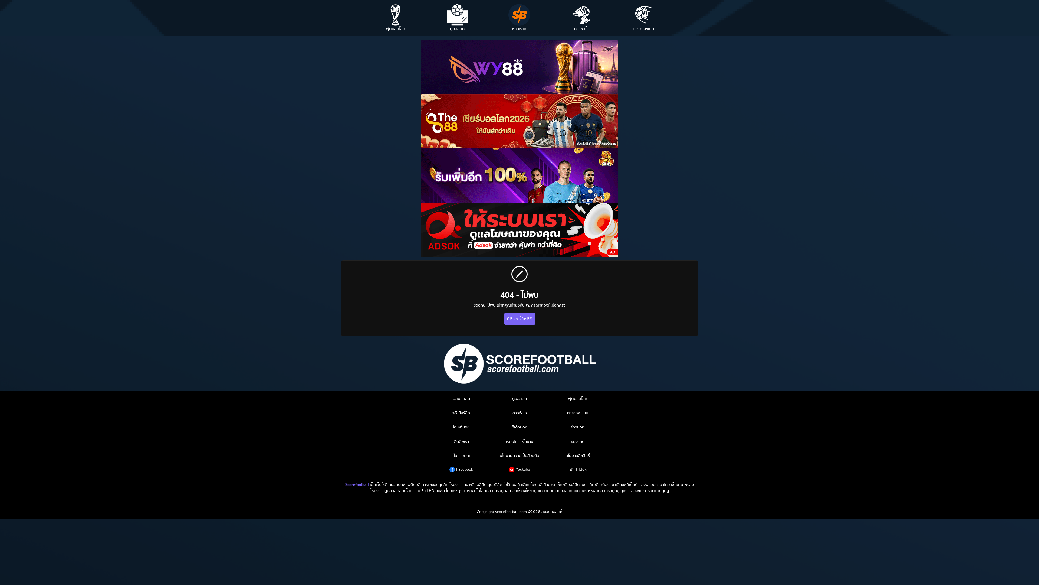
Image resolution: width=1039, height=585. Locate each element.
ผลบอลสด (461, 398)
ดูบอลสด (519, 398)
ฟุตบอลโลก (577, 398)
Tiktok (581, 469)
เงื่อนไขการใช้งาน (519, 441)
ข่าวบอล (577, 427)
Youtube (523, 469)
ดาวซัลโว (519, 413)
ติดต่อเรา (461, 441)
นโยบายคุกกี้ (461, 455)
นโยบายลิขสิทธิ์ (577, 455)
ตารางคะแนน (577, 413)
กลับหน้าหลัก (519, 319)
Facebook (464, 469)
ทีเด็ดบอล (519, 427)
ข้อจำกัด (577, 441)
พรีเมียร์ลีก (461, 413)
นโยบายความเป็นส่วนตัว (519, 455)
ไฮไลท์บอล (461, 427)
